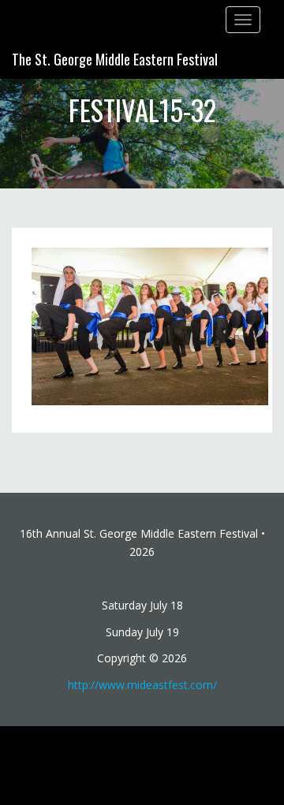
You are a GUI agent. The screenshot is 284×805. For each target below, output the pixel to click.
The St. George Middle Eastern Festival (115, 59)
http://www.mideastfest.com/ (142, 684)
